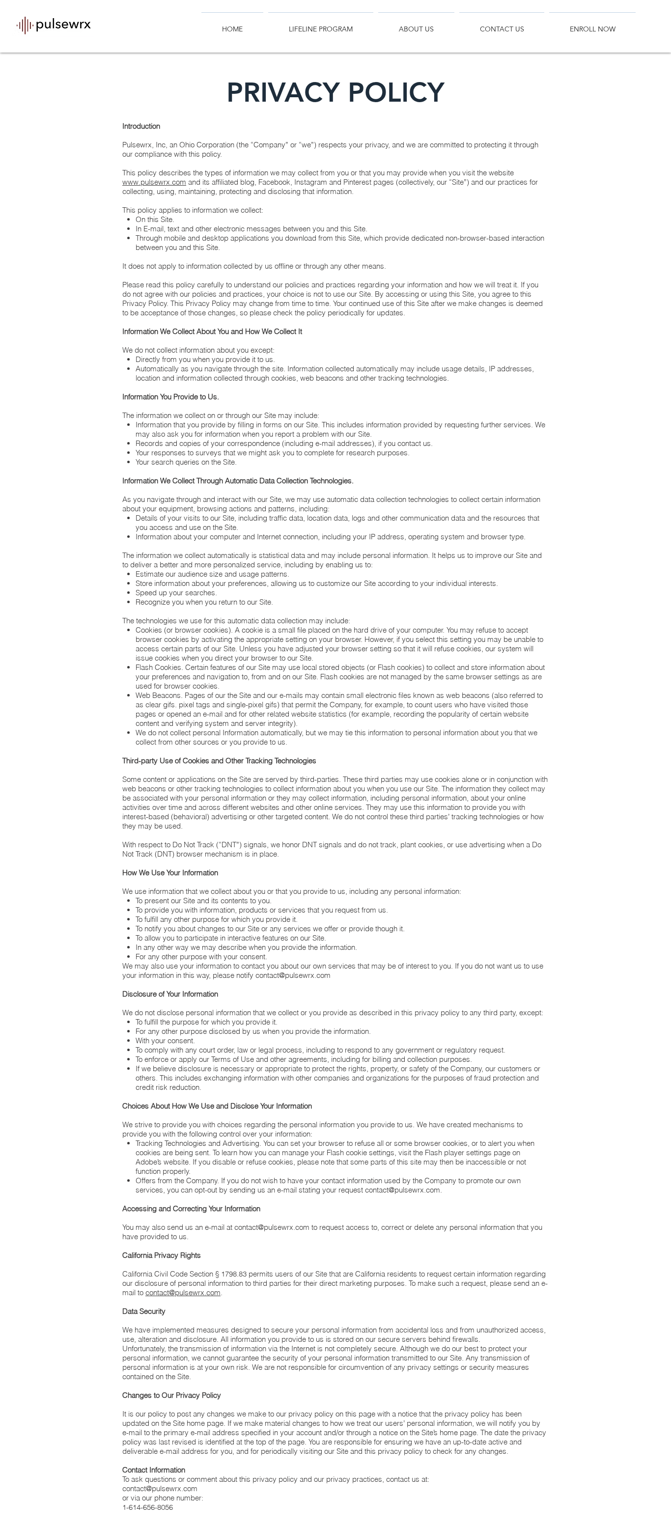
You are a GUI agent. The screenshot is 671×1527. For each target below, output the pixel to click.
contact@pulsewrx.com (293, 975)
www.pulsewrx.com (154, 182)
